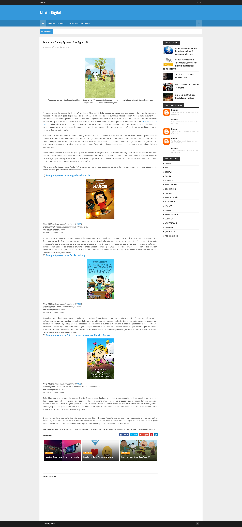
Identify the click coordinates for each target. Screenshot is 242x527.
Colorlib (52, 523)
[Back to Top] (197, 523)
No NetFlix (168, 168)
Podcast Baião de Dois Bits (79, 23)
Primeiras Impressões (171, 197)
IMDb (79, 224)
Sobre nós (43, 3)
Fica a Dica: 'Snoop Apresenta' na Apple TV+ (135, 456)
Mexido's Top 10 (169, 219)
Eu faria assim (169, 180)
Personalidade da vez (171, 236)
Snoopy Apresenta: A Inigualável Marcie (68, 175)
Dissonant (174, 110)
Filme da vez (168, 163)
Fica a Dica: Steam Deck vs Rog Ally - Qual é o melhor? (62, 456)
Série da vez (168, 172)
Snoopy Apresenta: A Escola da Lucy (65, 255)
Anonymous (174, 119)
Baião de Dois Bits (170, 189)
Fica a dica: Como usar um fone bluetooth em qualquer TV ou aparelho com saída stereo (185, 50)
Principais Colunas (56, 23)
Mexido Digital (50, 12)
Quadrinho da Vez (170, 232)
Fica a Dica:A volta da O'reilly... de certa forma (98, 456)
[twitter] (200, 2)
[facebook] (197, 2)
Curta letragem (170, 202)
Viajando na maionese (171, 215)
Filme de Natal (169, 227)
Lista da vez (168, 210)
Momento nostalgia (171, 223)
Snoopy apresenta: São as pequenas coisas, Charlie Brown (78, 335)
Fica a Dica (66, 47)
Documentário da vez (171, 185)
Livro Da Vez (169, 206)
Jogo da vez (168, 193)
